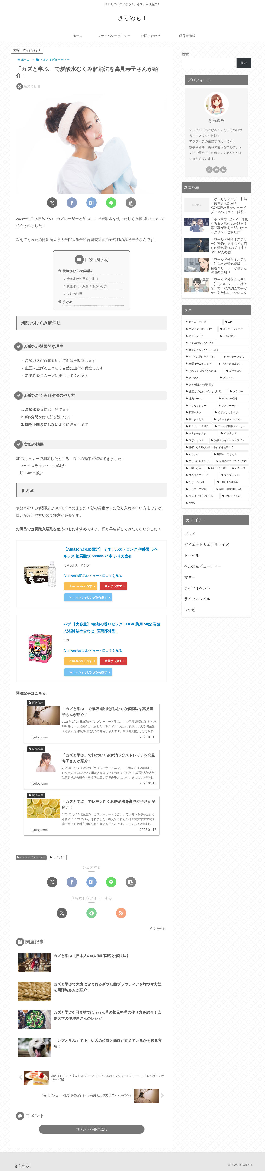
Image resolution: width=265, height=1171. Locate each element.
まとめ (67, 302)
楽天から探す (113, 586)
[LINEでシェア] (111, 202)
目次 (89, 259)
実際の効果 (74, 293)
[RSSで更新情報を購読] (121, 913)
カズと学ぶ (59, 857)
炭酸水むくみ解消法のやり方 (87, 286)
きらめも (216, 120)
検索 (185, 54)
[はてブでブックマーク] (91, 202)
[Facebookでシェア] (72, 202)
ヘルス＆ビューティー (32, 857)
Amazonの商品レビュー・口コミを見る (93, 576)
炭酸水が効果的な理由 (82, 279)
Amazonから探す (80, 586)
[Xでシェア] (52, 202)
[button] (131, 202)
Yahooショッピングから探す (88, 597)
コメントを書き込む (91, 1129)
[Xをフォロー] (62, 913)
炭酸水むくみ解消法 (77, 271)
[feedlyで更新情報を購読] (91, 913)
